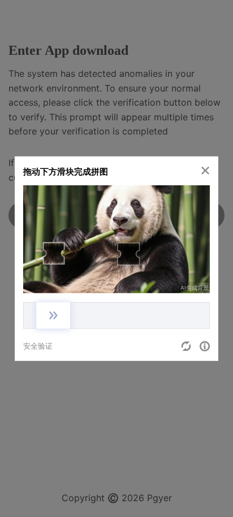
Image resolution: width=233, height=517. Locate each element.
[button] (205, 170)
